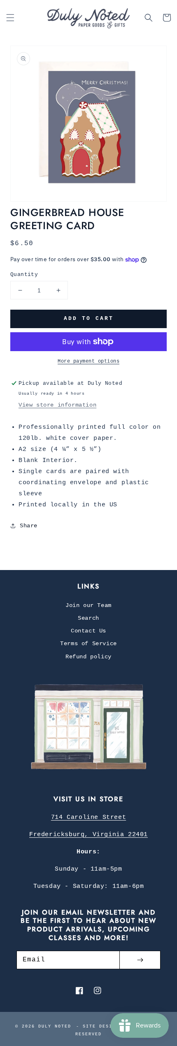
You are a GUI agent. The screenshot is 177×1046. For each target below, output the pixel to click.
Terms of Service (88, 643)
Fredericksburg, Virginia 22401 (88, 834)
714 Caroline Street (88, 817)
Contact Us (88, 631)
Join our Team (88, 605)
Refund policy (88, 656)
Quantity (24, 274)
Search (88, 618)
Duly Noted (54, 1026)
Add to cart (89, 318)
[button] (10, 18)
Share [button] (28, 525)
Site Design (101, 1026)
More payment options (88, 361)
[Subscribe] (140, 960)
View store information (57, 405)
